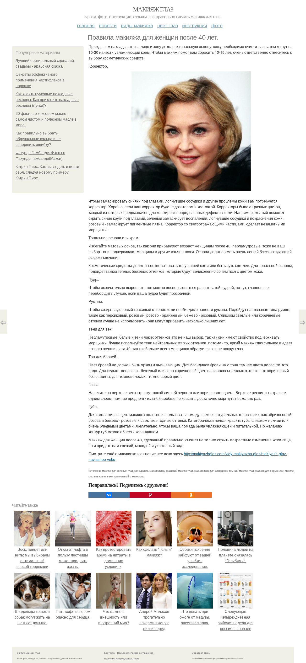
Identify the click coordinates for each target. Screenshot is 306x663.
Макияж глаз (153, 9)
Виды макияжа (137, 25)
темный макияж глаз (241, 470)
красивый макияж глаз (179, 470)
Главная (86, 25)
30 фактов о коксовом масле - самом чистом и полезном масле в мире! (46, 119)
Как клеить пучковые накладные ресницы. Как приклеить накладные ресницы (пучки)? (47, 99)
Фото (217, 25)
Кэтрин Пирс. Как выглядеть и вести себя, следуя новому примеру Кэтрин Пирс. (47, 172)
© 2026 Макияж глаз (28, 652)
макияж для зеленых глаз (117, 470)
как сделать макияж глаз (149, 470)
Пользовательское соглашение (135, 652)
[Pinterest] (150, 495)
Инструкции (194, 25)
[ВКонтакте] (109, 495)
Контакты (109, 652)
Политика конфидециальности (122, 658)
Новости (108, 25)
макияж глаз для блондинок (211, 470)
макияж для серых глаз (269, 470)
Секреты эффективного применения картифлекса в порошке (40, 80)
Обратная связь (201, 652)
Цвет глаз (167, 25)
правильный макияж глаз (129, 476)
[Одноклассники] (191, 495)
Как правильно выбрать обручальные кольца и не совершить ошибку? (38, 139)
